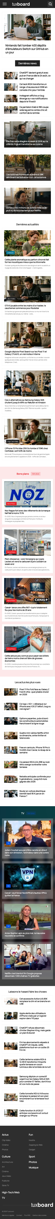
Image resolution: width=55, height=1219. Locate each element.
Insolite (32, 1140)
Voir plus (35, 474)
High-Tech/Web (12, 345)
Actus (5, 1134)
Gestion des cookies (39, 1215)
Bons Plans (11, 504)
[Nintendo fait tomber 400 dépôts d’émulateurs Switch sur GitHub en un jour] (27, 27)
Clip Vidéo (6, 1140)
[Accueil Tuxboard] (17, 4)
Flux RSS (27, 1215)
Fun (31, 1134)
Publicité (5, 1180)
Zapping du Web (35, 1145)
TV (8, 843)
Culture (6, 1156)
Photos (5, 1149)
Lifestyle (10, 253)
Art (3, 1166)
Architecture (7, 1162)
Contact (19, 1215)
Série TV (5, 1185)
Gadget (32, 1149)
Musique (33, 1167)
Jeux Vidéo (11, 299)
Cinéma (5, 1145)
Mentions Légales (8, 1215)
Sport (32, 1156)
